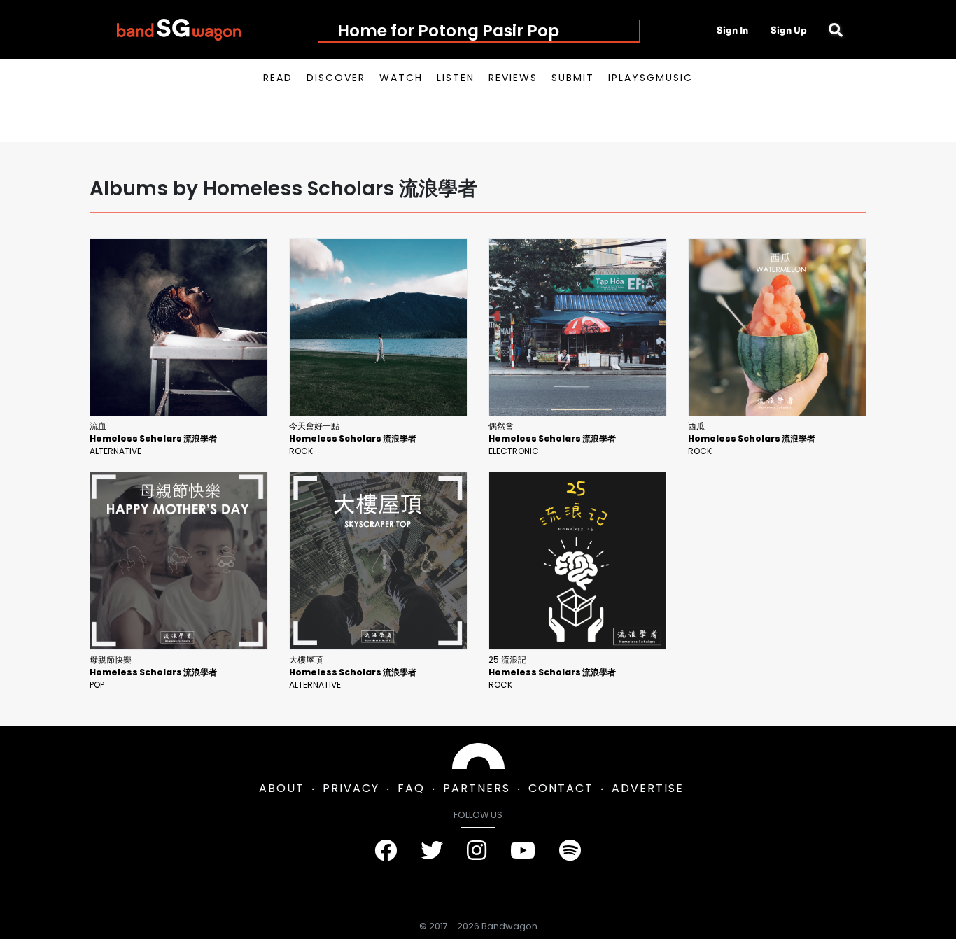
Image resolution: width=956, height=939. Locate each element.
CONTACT (560, 788)
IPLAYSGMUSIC (650, 78)
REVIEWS (512, 78)
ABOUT (281, 788)
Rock (301, 451)
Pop (97, 685)
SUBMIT (572, 78)
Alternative (115, 451)
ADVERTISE (648, 788)
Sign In (732, 30)
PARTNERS (476, 788)
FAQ (411, 788)
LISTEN (456, 78)
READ (278, 78)
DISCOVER (336, 78)
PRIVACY (351, 788)
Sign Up (789, 30)
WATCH (401, 78)
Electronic (513, 451)
